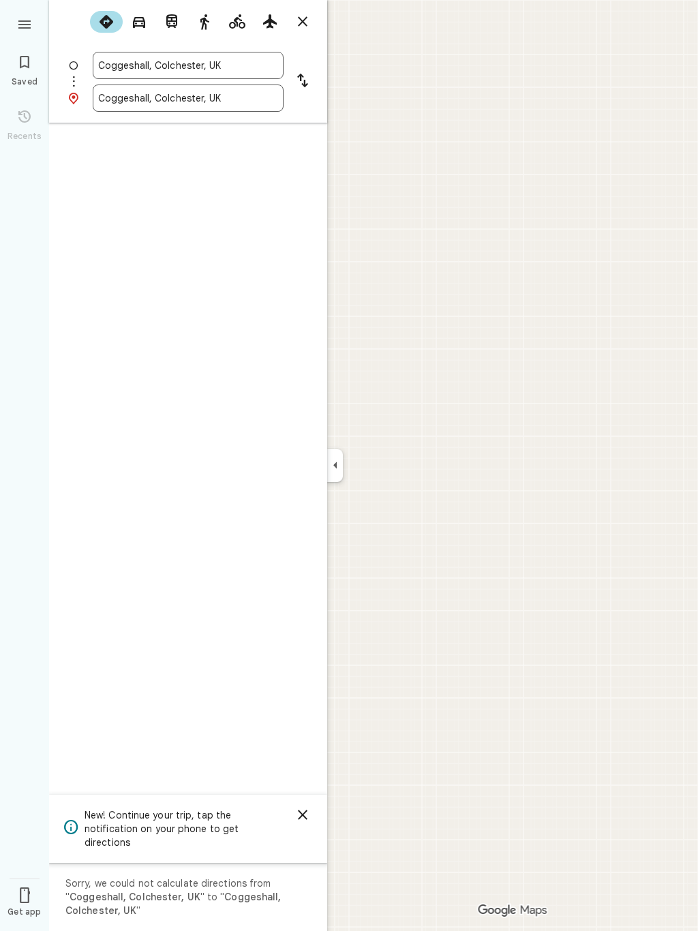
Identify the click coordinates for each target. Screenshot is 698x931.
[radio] (106, 21)
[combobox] (188, 65)
